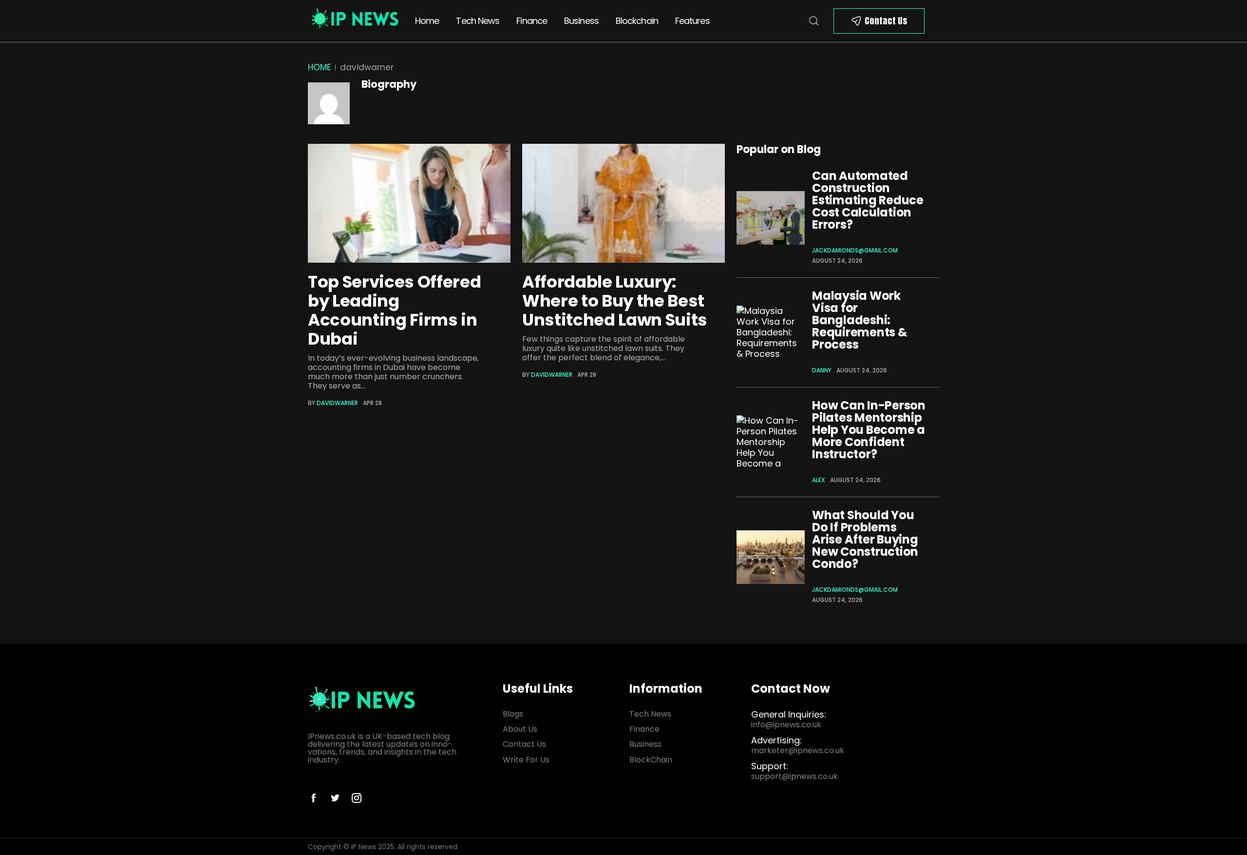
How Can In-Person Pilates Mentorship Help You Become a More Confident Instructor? (869, 429)
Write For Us (526, 759)
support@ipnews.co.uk (794, 776)
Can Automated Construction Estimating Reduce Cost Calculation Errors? (868, 200)
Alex (818, 480)
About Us (520, 729)
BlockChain (650, 759)
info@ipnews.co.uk (786, 724)
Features (692, 21)
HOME (319, 67)
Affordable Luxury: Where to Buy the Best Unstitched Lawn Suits (614, 300)
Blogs (513, 714)
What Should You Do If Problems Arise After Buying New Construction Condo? (865, 539)
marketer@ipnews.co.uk (797, 750)
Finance (531, 21)
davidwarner (337, 403)
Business (581, 21)
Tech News (477, 21)
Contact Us (886, 20)
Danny (821, 370)
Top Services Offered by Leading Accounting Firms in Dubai (394, 310)
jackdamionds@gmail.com (855, 250)
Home (427, 21)
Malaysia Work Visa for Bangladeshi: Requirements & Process (859, 320)
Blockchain (637, 21)
